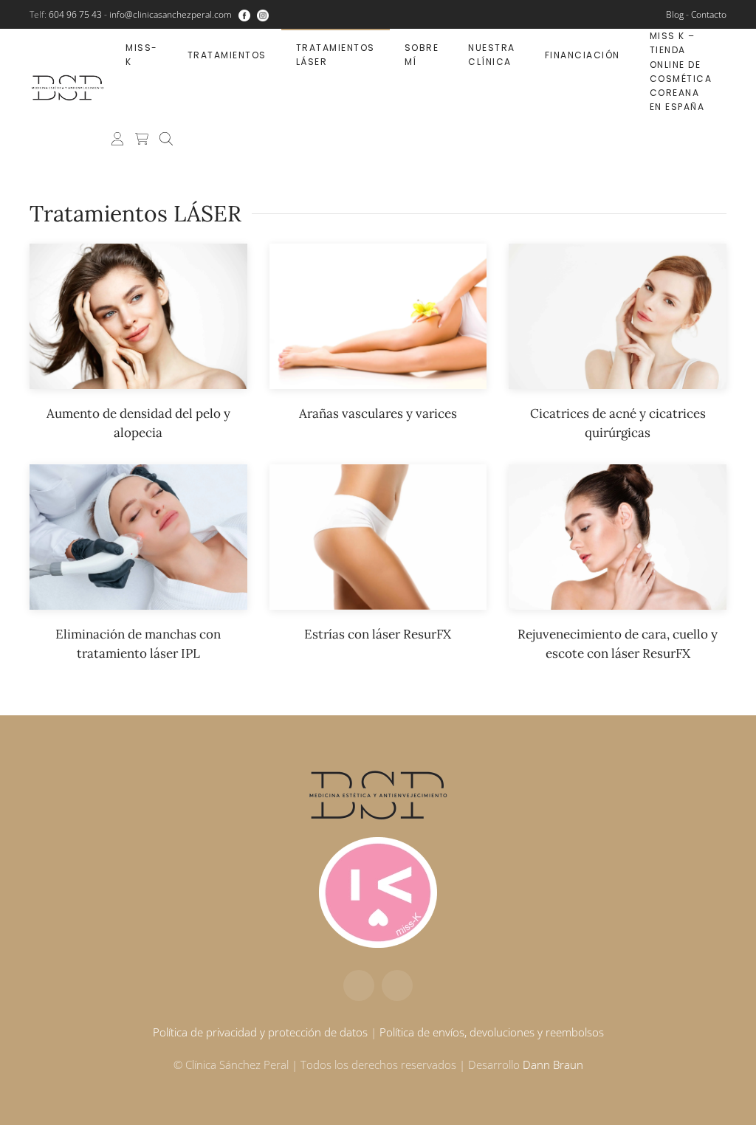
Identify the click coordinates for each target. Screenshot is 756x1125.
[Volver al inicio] (70, 88)
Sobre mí (422, 54)
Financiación (582, 55)
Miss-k (142, 54)
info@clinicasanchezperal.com (170, 14)
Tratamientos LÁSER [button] (335, 54)
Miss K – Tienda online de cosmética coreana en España (681, 71)
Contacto (708, 14)
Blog (675, 14)
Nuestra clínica (491, 54)
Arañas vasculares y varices (378, 413)
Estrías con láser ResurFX (377, 634)
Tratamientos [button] (227, 55)
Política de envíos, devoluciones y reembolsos (491, 1032)
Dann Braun (553, 1064)
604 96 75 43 (75, 14)
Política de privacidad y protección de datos (260, 1032)
